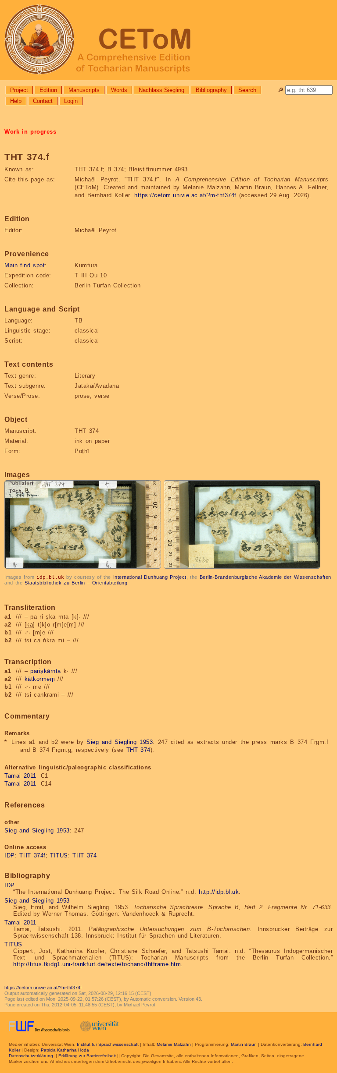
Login (71, 101)
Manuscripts (84, 90)
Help (16, 101)
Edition (48, 90)
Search (247, 90)
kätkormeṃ (40, 679)
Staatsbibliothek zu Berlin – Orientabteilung (76, 582)
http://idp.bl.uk (219, 892)
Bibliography (211, 90)
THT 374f (32, 855)
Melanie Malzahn (174, 1044)
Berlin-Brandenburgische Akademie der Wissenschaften (265, 577)
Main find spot (24, 265)
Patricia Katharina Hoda (65, 1050)
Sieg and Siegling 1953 (119, 742)
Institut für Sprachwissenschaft (108, 1044)
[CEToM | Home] (168, 40)
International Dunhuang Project (149, 577)
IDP (9, 855)
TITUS (59, 855)
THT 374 (138, 750)
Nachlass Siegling (161, 90)
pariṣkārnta (45, 671)
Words (119, 90)
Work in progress (30, 131)
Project (19, 90)
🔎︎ (280, 90)
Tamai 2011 (20, 775)
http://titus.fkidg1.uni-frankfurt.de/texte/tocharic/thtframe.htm (97, 964)
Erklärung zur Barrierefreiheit (87, 1055)
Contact (43, 101)
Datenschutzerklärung (31, 1055)
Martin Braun (244, 1044)
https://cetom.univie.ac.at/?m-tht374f (185, 195)
